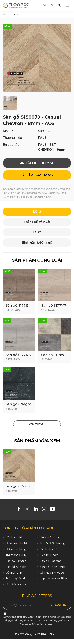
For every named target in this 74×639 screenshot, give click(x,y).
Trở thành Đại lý (16, 555)
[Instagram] (45, 509)
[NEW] (19, 285)
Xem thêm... (37, 424)
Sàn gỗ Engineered (52, 567)
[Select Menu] (67, 5)
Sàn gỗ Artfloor (16, 567)
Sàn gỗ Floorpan (50, 561)
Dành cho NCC (50, 549)
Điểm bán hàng (16, 549)
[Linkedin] (37, 509)
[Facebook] (20, 509)
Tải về (37, 232)
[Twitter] (29, 509)
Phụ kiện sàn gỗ (16, 584)
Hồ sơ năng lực (50, 537)
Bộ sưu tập (11, 144)
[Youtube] (54, 509)
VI (44, 5)
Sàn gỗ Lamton (16, 561)
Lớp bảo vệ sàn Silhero (54, 578)
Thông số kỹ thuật (37, 221)
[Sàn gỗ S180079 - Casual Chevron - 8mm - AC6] (37, 58)
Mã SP (8, 131)
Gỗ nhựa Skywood (52, 572)
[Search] (59, 5)
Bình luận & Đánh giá (37, 242)
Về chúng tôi (14, 537)
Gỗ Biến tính (14, 572)
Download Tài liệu (17, 543)
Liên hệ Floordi (49, 555)
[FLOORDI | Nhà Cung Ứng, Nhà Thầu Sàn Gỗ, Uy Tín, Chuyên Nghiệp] (16, 5)
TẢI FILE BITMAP (39, 163)
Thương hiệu (12, 137)
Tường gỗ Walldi (16, 578)
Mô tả (37, 211)
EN (51, 5)
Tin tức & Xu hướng (52, 543)
